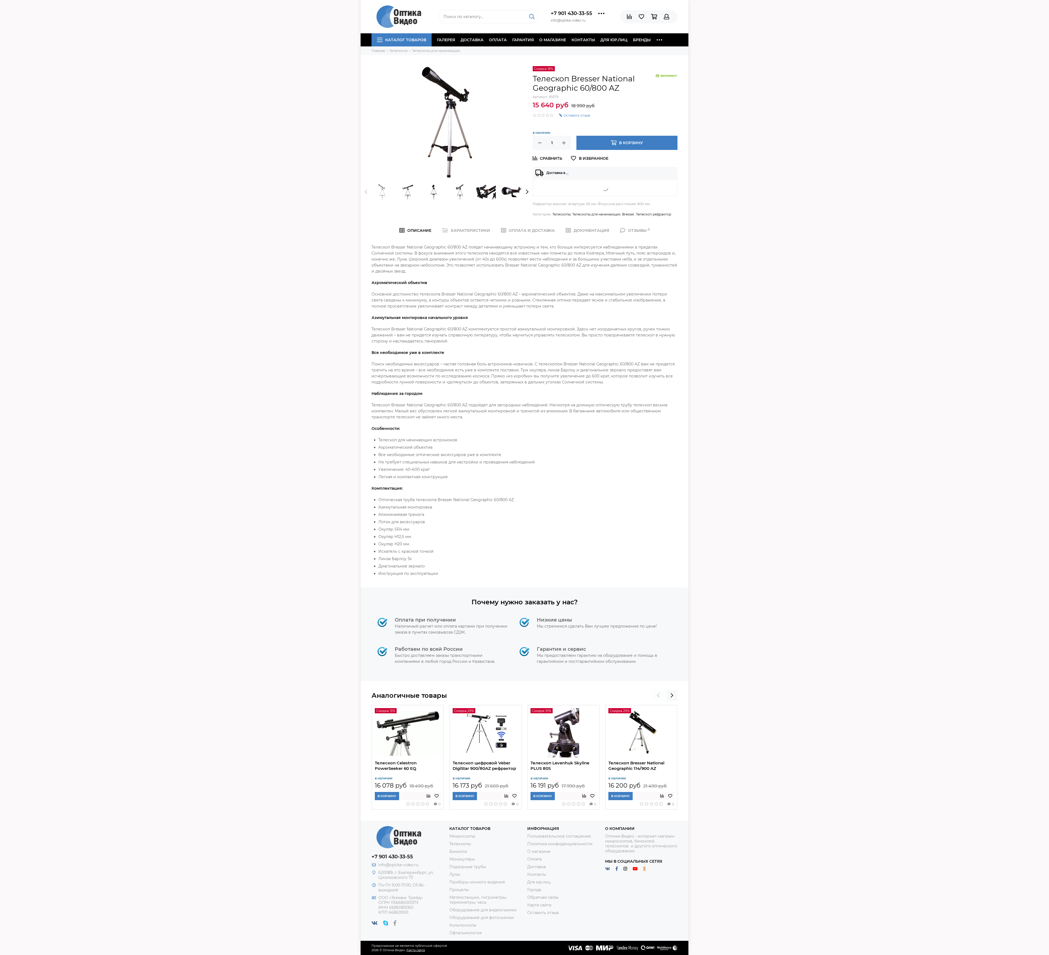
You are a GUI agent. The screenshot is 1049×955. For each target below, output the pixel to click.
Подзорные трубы (467, 866)
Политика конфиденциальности (560, 843)
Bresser (628, 214)
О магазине (552, 39)
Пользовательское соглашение (559, 836)
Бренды (642, 39)
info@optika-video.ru (398, 864)
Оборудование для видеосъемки (483, 909)
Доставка (472, 39)
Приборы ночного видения (477, 882)
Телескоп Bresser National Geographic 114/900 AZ (636, 765)
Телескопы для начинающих (596, 214)
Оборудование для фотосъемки (481, 917)
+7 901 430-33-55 (571, 13)
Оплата (498, 39)
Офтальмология (465, 932)
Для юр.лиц (613, 39)
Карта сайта (539, 905)
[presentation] (366, 191)
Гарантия (523, 39)
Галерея (446, 39)
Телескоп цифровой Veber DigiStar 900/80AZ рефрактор (484, 765)
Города (534, 889)
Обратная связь (543, 897)
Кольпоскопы (462, 925)
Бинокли (458, 851)
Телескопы (561, 214)
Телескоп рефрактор (653, 214)
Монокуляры (462, 859)
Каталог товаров (405, 39)
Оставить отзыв (543, 912)
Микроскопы (462, 836)
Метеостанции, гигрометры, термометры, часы (478, 900)
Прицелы (459, 889)
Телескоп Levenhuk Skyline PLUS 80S (560, 765)
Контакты (583, 39)
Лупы (454, 874)
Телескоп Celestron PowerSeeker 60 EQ (396, 765)
